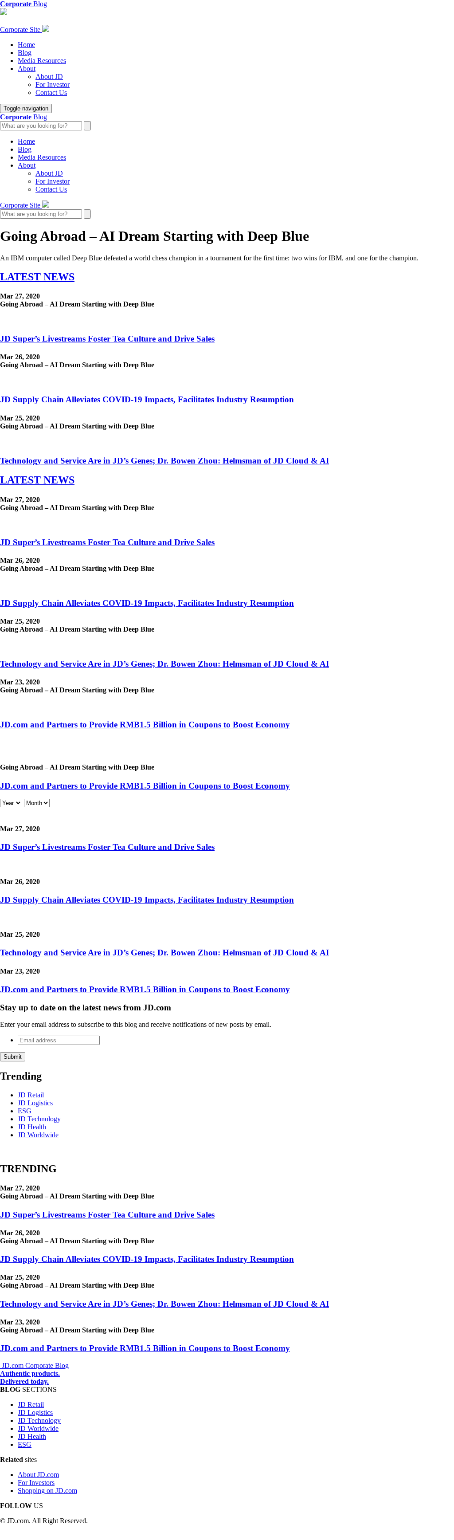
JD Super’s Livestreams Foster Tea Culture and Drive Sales (107, 338)
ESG (24, 1111)
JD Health (32, 1127)
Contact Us (51, 92)
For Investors (36, 1482)
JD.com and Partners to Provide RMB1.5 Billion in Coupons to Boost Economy (145, 724)
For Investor (52, 84)
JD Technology (39, 1119)
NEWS (37, 277)
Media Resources (42, 60)
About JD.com (38, 1474)
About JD (49, 76)
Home (26, 44)
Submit (13, 1056)
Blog (24, 52)
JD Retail (31, 1095)
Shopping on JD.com (47, 1490)
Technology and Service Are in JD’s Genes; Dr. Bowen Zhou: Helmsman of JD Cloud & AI (164, 460)
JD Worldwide (38, 1135)
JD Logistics (35, 1103)
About (26, 68)
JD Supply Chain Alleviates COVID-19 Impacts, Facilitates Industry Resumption (147, 399)
